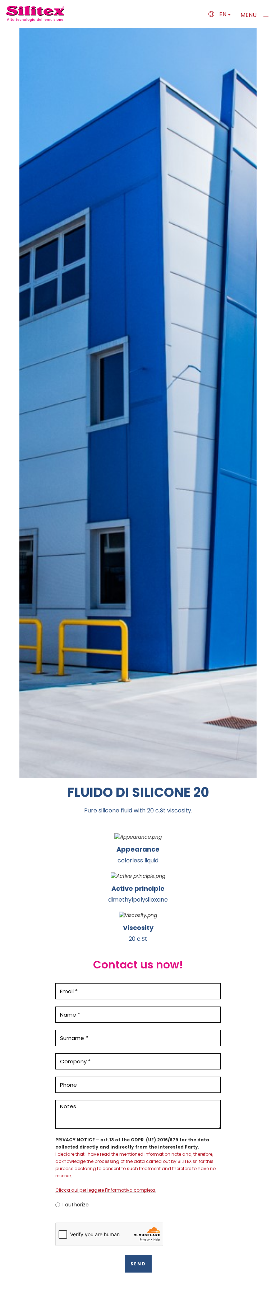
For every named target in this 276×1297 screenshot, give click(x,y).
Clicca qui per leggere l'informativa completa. (105, 1190)
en (223, 14)
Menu (249, 15)
